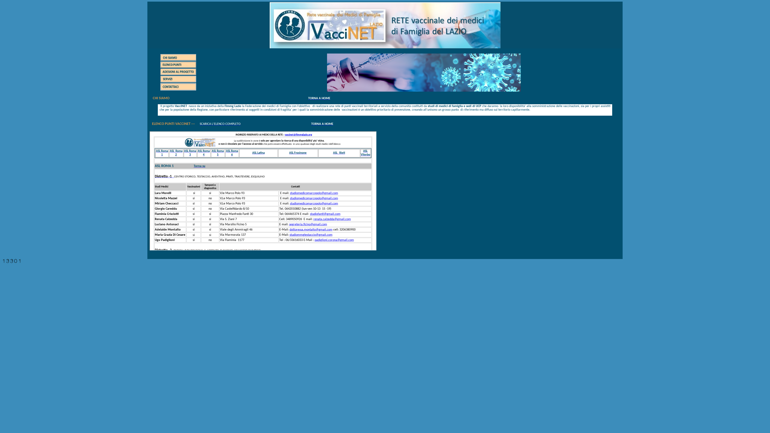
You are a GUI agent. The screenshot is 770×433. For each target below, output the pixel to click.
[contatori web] (12, 262)
